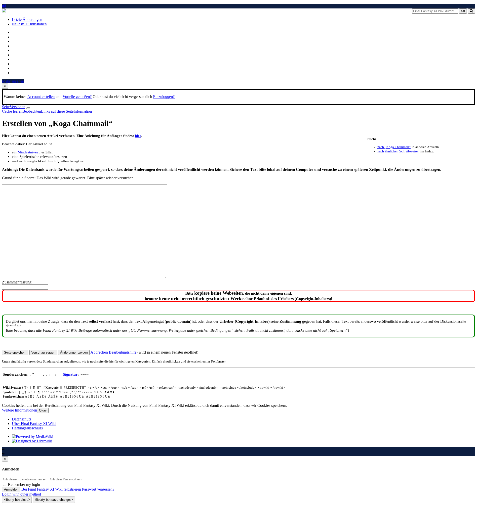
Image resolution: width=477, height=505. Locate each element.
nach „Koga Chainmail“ (394, 147)
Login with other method (21, 494)
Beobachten (31, 111)
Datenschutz (21, 419)
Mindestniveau (29, 152)
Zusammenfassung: (17, 282)
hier (138, 136)
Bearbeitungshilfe (122, 352)
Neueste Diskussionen (29, 24)
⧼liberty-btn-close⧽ (17, 500)
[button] (99, 352)
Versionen (17, 107)
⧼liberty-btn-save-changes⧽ (54, 500)
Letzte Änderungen (27, 19)
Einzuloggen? (164, 96)
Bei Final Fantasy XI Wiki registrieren (51, 489)
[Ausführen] (463, 11)
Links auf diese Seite (57, 111)
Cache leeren (12, 111)
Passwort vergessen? (98, 489)
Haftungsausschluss (27, 428)
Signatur (70, 374)
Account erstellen (41, 96)
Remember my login (24, 484)
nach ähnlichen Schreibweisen (398, 151)
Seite (6, 107)
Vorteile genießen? (77, 96)
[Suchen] (471, 11)
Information (83, 111)
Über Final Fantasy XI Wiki (34, 423)
